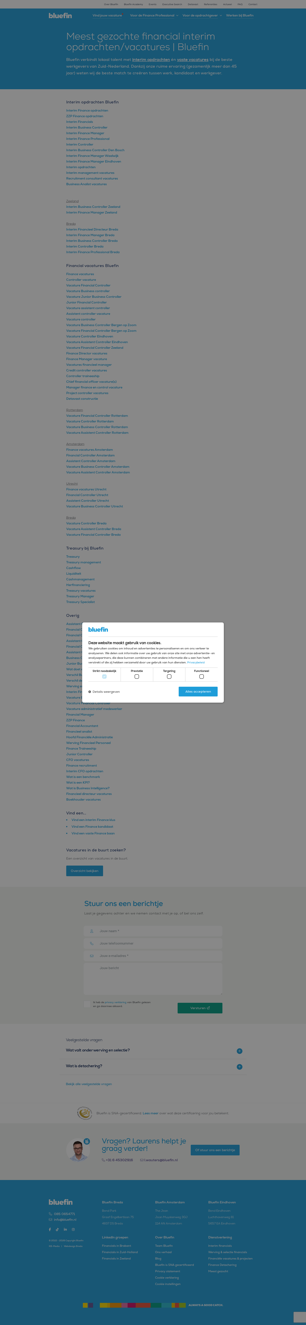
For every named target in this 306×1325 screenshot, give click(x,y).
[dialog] (153, 662)
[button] (104, 691)
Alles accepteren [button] (198, 691)
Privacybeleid (196, 662)
